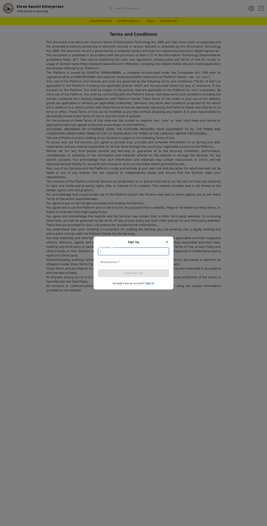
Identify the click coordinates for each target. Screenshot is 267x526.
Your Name (106, 247)
